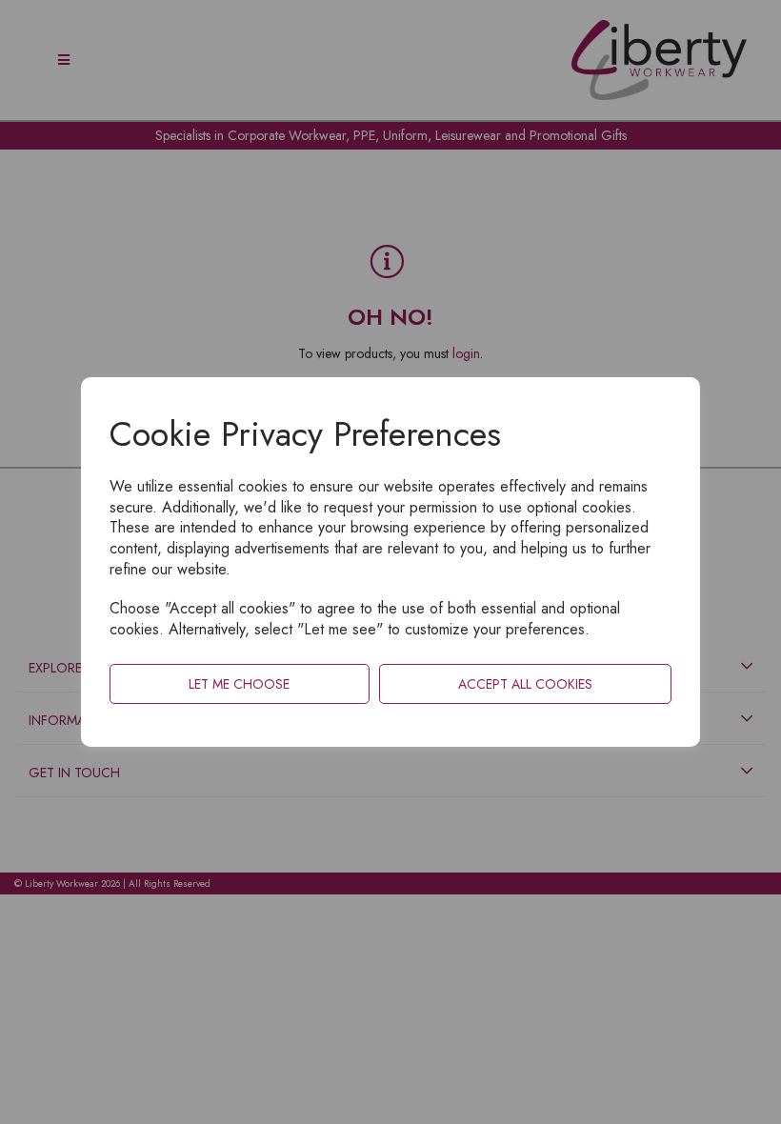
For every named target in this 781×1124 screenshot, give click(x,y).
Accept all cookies (525, 683)
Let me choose (239, 683)
